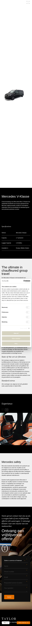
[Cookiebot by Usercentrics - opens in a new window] (23, 281)
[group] (16, 94)
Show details (23, 328)
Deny (16, 343)
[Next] (6, 410)
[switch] (28, 312)
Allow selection (16, 338)
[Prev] (3, 410)
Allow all (16, 333)
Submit (9, 597)
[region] (16, 426)
